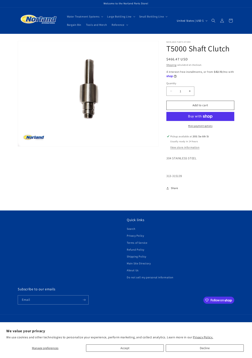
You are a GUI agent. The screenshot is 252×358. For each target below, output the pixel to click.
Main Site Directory (139, 263)
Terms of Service (137, 243)
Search (131, 229)
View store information (184, 147)
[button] (85, 16)
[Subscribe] (84, 299)
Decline (205, 348)
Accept (124, 348)
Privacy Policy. (203, 337)
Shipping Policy (136, 256)
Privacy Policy (135, 235)
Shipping (171, 64)
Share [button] (174, 188)
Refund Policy (135, 249)
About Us (133, 270)
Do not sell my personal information (150, 277)
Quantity (171, 83)
